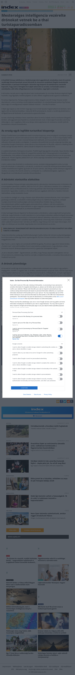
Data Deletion (27, 394)
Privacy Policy (48, 394)
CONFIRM (24, 388)
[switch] (60, 316)
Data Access (37, 394)
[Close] (69, 280)
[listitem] (37, 312)
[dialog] (37, 337)
